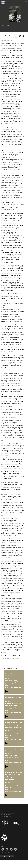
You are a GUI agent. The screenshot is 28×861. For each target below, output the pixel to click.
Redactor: (6, 40)
